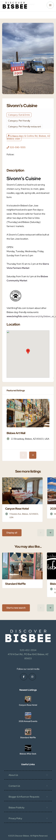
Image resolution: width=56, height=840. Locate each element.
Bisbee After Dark (28, 754)
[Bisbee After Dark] (28, 748)
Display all (11, 532)
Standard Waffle (28, 737)
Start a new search (16, 607)
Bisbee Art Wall (16, 433)
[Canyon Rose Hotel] (28, 699)
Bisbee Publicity (16, 807)
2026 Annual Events (28, 721)
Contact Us (14, 785)
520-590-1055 (18, 147)
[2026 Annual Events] (28, 715)
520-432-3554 (28, 650)
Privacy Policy (15, 818)
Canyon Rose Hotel (28, 705)
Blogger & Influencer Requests (24, 796)
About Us (13, 775)
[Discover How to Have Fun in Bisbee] (15, 5)
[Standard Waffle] (28, 732)
